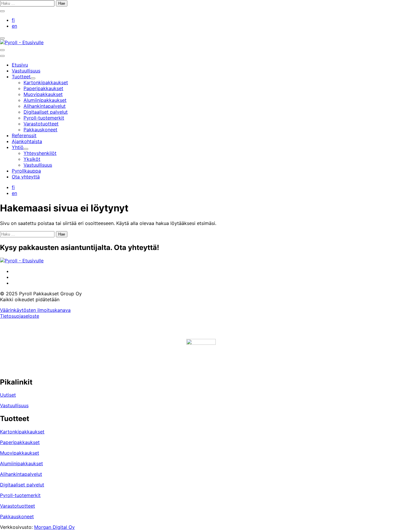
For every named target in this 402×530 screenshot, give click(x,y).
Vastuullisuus (14, 405)
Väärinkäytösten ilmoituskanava (35, 310)
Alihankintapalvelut (21, 474)
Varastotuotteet (17, 506)
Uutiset (8, 395)
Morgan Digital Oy (54, 527)
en (14, 26)
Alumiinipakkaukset (21, 463)
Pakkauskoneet (17, 516)
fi (13, 20)
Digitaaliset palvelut (22, 485)
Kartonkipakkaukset (22, 432)
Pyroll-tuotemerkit (20, 495)
